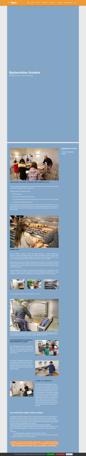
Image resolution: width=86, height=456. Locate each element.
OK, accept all (51, 454)
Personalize (69, 454)
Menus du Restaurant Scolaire (67, 152)
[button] (28, 2)
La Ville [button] (33, 2)
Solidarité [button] (59, 2)
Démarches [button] (45, 2)
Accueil (11, 75)
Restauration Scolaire (27, 75)
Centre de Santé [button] (68, 2)
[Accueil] (16, 2)
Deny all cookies (61, 454)
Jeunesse (17, 75)
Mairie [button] (38, 2)
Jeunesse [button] (52, 2)
